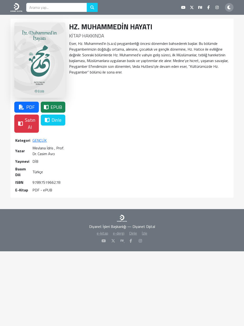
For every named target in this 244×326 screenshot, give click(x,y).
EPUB (56, 107)
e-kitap (102, 233)
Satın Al (30, 123)
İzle (144, 233)
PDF (30, 107)
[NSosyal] (122, 241)
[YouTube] (103, 241)
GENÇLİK (39, 140)
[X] (113, 241)
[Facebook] (130, 241)
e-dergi (118, 233)
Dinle (56, 120)
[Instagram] (140, 241)
